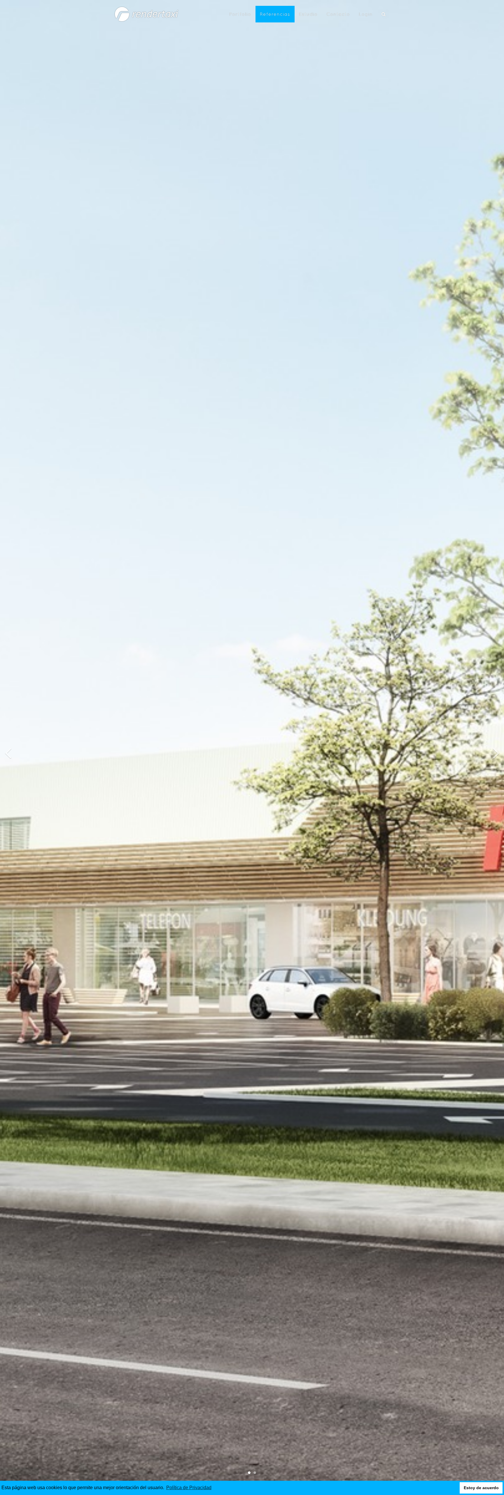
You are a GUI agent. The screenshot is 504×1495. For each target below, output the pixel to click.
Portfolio (240, 14)
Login (366, 14)
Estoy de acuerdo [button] (481, 1487)
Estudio (308, 14)
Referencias (275, 14)
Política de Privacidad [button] (188, 1487)
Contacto (338, 14)
